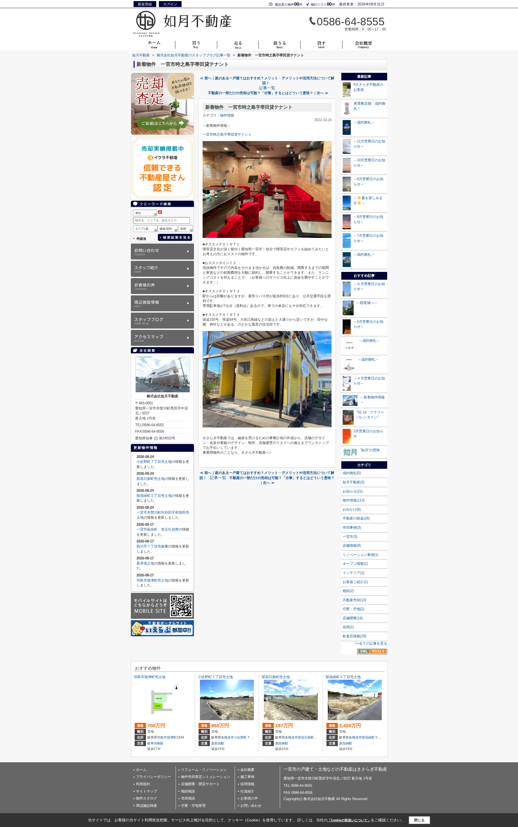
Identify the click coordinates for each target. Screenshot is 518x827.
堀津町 (171, 737)
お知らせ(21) (353, 491)
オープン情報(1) (355, 564)
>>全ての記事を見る (371, 643)
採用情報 (247, 784)
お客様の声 (249, 798)
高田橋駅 (281, 743)
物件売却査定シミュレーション (205, 777)
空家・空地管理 (193, 806)
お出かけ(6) (352, 509)
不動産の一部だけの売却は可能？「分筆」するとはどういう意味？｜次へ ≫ (268, 93)
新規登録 (145, 4)
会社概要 (247, 770)
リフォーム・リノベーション (204, 770)
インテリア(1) (353, 573)
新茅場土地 (145, 563)
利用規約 (143, 784)
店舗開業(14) (353, 618)
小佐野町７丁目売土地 (154, 462)
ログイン (170, 4)
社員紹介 (247, 791)
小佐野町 (240, 737)
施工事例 (247, 777)
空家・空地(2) (353, 609)
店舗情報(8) (352, 546)
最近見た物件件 (288, 4)
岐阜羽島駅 (155, 743)
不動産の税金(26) (356, 518)
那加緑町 (368, 737)
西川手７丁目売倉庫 (152, 546)
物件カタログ (146, 798)
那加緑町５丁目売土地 (154, 496)
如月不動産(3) (353, 482)
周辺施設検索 (146, 806)
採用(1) (348, 627)
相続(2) (348, 591)
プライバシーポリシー (153, 777)
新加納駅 (345, 743)
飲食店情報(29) (354, 636)
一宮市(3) (350, 537)
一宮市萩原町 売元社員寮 (158, 529)
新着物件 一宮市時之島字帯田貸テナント (248, 107)
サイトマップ (146, 791)
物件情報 (227, 115)
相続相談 (188, 791)
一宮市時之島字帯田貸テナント (227, 134)
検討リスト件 (323, 4)
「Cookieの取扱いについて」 (349, 820)
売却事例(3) (352, 527)
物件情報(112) (353, 500)
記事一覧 (267, 88)
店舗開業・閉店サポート (200, 784)
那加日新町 (306, 737)
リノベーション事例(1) (360, 555)
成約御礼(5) (352, 473)
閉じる (419, 820)
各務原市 (227, 737)
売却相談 (188, 798)
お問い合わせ (250, 806)
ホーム (141, 770)
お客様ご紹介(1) (355, 582)
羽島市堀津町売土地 (152, 580)
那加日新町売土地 (151, 479)
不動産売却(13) (354, 600)
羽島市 (162, 737)
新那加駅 (217, 743)
